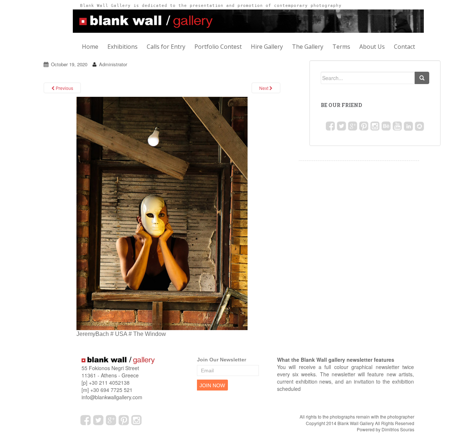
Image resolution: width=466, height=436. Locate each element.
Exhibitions (122, 47)
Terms (341, 47)
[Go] (422, 78)
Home (90, 47)
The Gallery (307, 47)
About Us (372, 47)
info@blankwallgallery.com (112, 397)
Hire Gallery (267, 47)
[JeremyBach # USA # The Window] (162, 213)
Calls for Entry (166, 47)
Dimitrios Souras (398, 429)
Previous (64, 88)
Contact (404, 47)
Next (264, 88)
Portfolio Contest (218, 47)
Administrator (113, 64)
